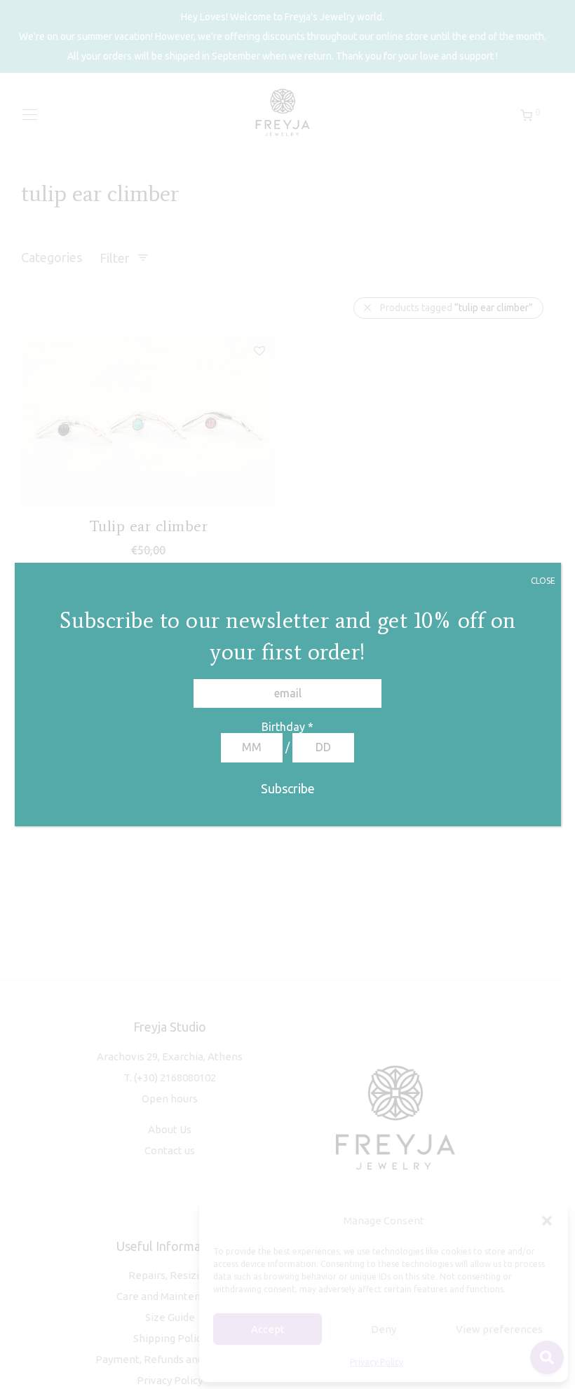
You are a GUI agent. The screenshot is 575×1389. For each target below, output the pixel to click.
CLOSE (543, 580)
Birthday (287, 726)
